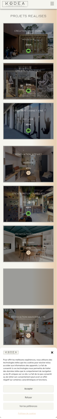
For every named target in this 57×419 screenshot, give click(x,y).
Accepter (28, 388)
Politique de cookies (27, 413)
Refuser (28, 397)
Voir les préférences (28, 406)
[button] (52, 352)
